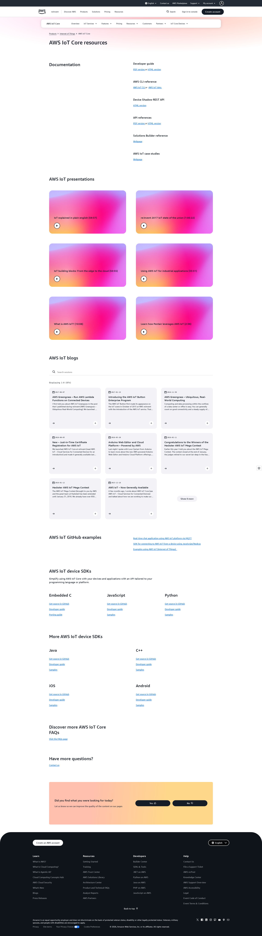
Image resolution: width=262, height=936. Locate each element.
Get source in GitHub (59, 603)
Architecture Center (92, 882)
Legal (186, 893)
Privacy (36, 927)
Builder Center (140, 861)
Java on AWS (139, 882)
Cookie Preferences (92, 927)
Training (87, 866)
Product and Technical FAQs (96, 887)
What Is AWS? (39, 861)
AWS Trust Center (91, 872)
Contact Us (188, 861)
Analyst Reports (90, 893)
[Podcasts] (224, 920)
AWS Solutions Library (94, 877)
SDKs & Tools (139, 866)
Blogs (35, 893)
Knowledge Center (192, 877)
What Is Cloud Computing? (46, 866)
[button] (70, 11)
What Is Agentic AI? (42, 872)
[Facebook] (202, 920)
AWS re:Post (189, 872)
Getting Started (90, 861)
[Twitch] (215, 920)
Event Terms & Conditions (195, 903)
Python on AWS (140, 877)
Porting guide (55, 614)
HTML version (154, 69)
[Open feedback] (259, 468)
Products (52, 33)
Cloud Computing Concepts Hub (48, 877)
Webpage (137, 141)
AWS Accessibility (191, 887)
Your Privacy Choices (65, 927)
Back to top (129, 908)
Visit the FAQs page (58, 739)
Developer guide (57, 609)
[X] (197, 920)
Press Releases (40, 898)
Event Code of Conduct (194, 898)
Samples (111, 614)
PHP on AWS (139, 887)
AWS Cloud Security (42, 882)
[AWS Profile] (221, 3)
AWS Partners (89, 898)
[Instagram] (211, 920)
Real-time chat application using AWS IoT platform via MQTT (162, 538)
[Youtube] (219, 920)
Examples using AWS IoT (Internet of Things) (155, 549)
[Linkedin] (206, 920)
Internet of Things (67, 33)
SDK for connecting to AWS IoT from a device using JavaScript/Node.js (167, 543)
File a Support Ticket (193, 866)
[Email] (228, 920)
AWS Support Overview (194, 882)
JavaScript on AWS (142, 893)
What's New (38, 887)
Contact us (54, 765)
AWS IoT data (155, 87)
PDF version (139, 69)
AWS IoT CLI (139, 87)
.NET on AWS (139, 872)
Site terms (47, 927)
